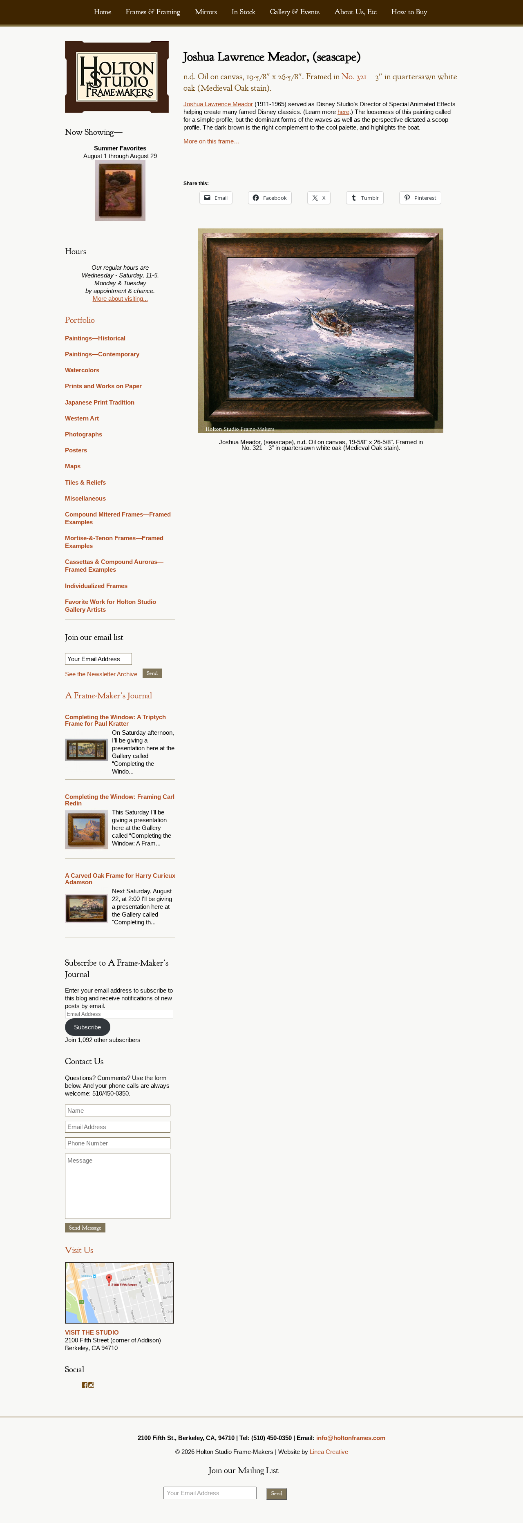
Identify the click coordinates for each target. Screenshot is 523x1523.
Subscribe (87, 1027)
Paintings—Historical (95, 338)
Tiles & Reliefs (85, 482)
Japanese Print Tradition (99, 402)
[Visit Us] (119, 1324)
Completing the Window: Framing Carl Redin (119, 800)
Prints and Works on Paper (103, 385)
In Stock (243, 12)
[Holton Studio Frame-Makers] (117, 110)
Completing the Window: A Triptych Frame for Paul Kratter (115, 720)
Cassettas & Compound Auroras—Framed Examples (114, 565)
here (343, 111)
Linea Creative (329, 1451)
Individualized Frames (96, 585)
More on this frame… (211, 141)
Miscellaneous (85, 498)
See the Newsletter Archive (101, 674)
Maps (72, 466)
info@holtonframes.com (350, 1437)
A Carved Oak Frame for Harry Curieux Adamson (120, 879)
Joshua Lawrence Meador (218, 104)
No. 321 (354, 76)
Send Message (85, 1227)
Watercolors (82, 370)
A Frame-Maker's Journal (108, 695)
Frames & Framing (153, 12)
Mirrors (206, 12)
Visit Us (79, 1250)
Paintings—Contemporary (102, 354)
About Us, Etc (355, 12)
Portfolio (80, 320)
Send (152, 673)
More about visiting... (120, 298)
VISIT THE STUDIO (92, 1332)
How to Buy (409, 12)
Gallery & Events (295, 12)
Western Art (82, 418)
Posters (76, 450)
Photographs (83, 434)
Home (102, 12)
